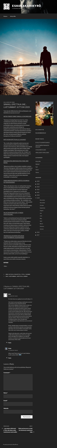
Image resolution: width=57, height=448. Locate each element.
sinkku (26, 276)
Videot (37, 169)
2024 (38, 184)
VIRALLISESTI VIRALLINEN (42, 152)
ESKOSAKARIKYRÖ (26, 6)
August (41, 210)
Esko (13, 102)
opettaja (20, 276)
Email (6, 400)
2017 (38, 235)
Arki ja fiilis (13, 16)
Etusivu (5, 16)
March (41, 223)
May (41, 218)
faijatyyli (17, 274)
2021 (38, 192)
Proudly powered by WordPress (10, 444)
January (42, 229)
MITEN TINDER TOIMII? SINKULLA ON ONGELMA (17, 116)
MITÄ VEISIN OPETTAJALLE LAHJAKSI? (15, 139)
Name (6, 393)
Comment (7, 372)
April (41, 221)
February (42, 226)
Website (6, 408)
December (42, 200)
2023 (38, 186)
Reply (9, 342)
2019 (7, 276)
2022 (38, 189)
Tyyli (23, 274)
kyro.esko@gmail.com (40, 132)
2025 (38, 181)
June (41, 215)
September (42, 208)
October (42, 205)
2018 (38, 232)
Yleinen (28, 274)
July (41, 213)
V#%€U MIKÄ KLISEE (40, 149)
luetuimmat (12, 276)
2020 (38, 195)
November (42, 202)
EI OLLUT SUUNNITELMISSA (42, 142)
